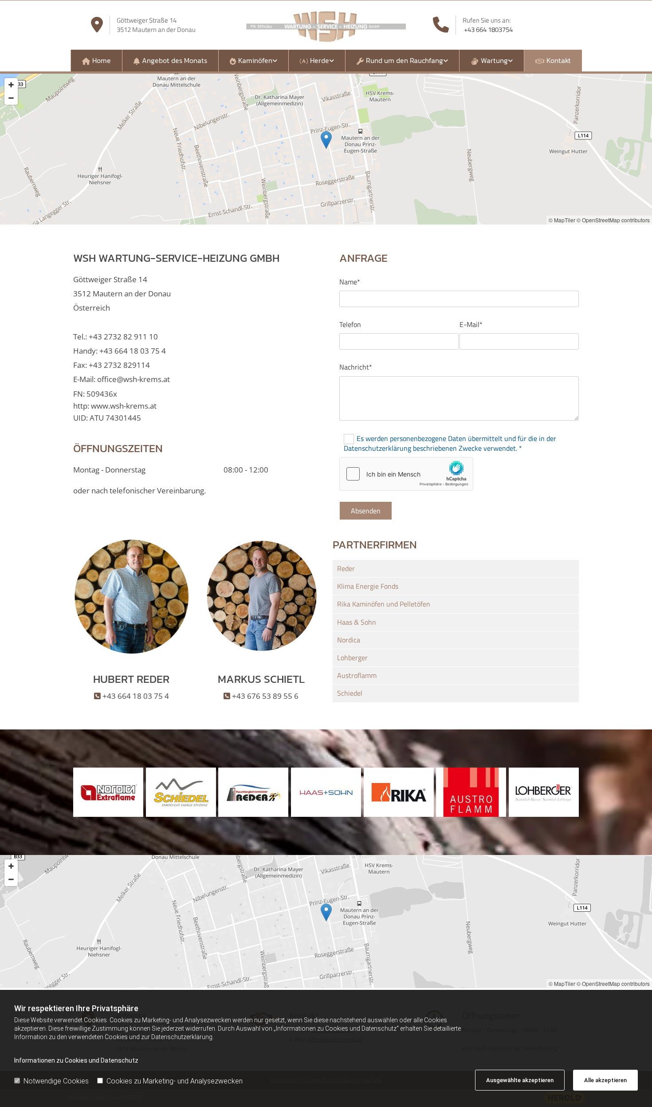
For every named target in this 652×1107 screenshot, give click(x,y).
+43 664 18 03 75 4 (132, 351)
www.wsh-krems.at (124, 406)
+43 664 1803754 (488, 29)
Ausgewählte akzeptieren (520, 1080)
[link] (253, 60)
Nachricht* (355, 367)
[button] (326, 140)
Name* (349, 282)
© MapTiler (562, 220)
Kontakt (558, 60)
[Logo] (326, 25)
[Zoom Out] (11, 98)
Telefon (350, 324)
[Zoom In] (11, 84)
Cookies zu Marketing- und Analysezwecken (174, 1081)
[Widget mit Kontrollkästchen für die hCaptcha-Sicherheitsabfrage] (406, 474)
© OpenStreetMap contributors (613, 220)
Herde (319, 60)
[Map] (326, 921)
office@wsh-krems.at (133, 379)
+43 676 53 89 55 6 (265, 696)
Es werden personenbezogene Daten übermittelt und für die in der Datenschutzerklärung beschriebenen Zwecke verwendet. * (450, 443)
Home (101, 60)
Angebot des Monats (174, 60)
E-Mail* (471, 324)
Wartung (494, 60)
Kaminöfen (255, 60)
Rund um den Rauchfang (404, 60)
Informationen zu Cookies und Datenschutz (76, 1060)
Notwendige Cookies (56, 1081)
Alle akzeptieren (605, 1080)
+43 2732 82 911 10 (123, 336)
